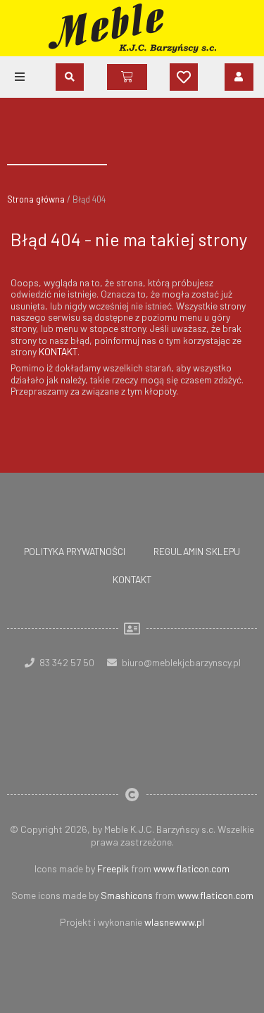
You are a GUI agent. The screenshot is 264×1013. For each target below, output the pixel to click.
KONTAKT (58, 351)
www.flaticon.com (191, 868)
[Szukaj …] (70, 77)
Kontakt (132, 579)
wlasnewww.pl (174, 922)
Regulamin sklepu (196, 551)
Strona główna (36, 199)
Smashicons (127, 895)
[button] (19, 76)
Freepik (113, 868)
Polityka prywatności (74, 551)
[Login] (239, 76)
